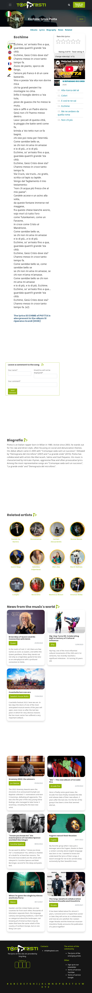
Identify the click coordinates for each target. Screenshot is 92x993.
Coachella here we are (20, 692)
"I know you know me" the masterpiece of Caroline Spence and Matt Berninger (25, 837)
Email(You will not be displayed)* (42, 371)
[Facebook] (17, 965)
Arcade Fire (55, 786)
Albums (33, 30)
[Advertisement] (46, 339)
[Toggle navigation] (10, 5)
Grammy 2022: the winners (22, 779)
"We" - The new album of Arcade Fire (64, 781)
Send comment (12, 391)
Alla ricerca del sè (70, 90)
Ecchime (65, 106)
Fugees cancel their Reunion (63, 835)
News (60, 30)
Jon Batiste (14, 783)
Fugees (54, 840)
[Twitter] (28, 965)
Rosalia (54, 905)
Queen (13, 643)
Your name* (13, 370)
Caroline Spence (17, 844)
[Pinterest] (20, 965)
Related (68, 30)
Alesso (13, 902)
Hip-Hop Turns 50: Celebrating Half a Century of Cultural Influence (64, 638)
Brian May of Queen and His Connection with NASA (22, 638)
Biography (51, 30)
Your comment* (14, 381)
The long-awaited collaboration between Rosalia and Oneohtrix (65, 900)
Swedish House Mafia (19, 696)
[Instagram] (24, 965)
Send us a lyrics (79, 5)
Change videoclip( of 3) (64, 56)
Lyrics (42, 30)
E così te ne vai (68, 100)
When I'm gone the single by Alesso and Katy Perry (26, 896)
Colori (64, 95)
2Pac (53, 644)
